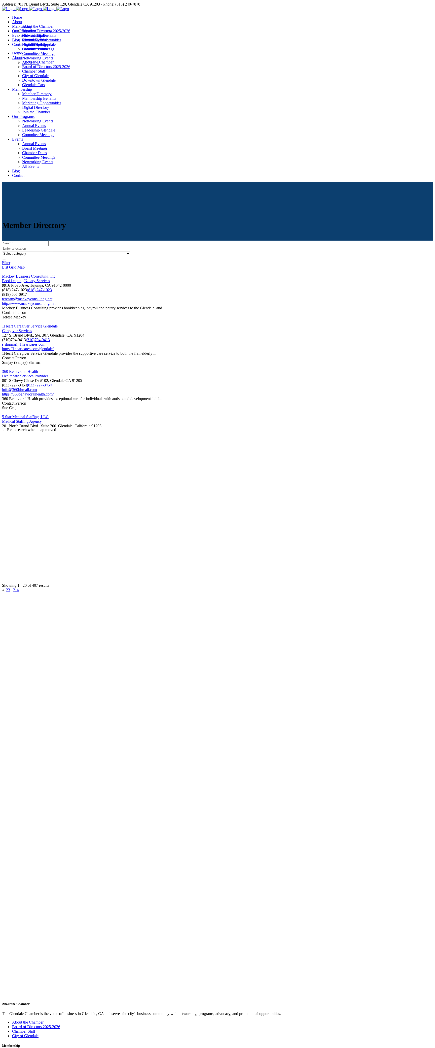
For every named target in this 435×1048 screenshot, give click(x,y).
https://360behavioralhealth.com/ (28, 394)
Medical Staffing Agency (22, 421)
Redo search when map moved (31, 430)
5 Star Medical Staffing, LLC (25, 417)
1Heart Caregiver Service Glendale (30, 326)
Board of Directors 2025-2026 (36, 1027)
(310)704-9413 (38, 340)
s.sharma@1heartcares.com (23, 344)
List (5, 267)
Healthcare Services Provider (25, 376)
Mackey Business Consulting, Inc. (29, 276)
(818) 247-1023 (39, 290)
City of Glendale (25, 1036)
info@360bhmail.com (19, 389)
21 (15, 590)
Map (21, 267)
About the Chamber (28, 1022)
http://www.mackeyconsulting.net (28, 303)
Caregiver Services (17, 331)
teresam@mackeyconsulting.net (27, 299)
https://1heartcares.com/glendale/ (28, 349)
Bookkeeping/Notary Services (26, 281)
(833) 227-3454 (39, 385)
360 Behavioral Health (20, 371)
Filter (6, 262)
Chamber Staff (23, 1031)
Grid (12, 267)
